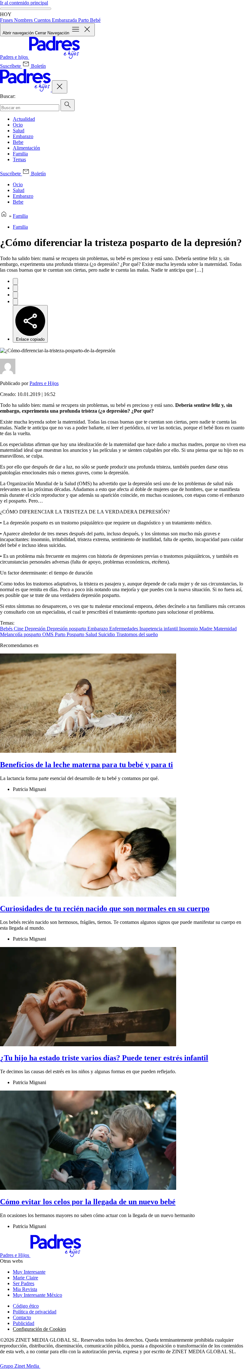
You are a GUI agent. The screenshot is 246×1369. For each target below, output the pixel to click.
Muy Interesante (29, 1272)
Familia (20, 153)
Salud (18, 130)
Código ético (26, 1306)
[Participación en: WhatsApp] (15, 295)
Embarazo (23, 136)
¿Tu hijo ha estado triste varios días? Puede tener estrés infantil (104, 1058)
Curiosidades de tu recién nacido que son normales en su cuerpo (104, 908)
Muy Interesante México (37, 1295)
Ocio (18, 124)
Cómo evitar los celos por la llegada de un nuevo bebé (88, 1202)
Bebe (18, 142)
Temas (19, 159)
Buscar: (7, 96)
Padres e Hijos (44, 383)
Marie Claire (25, 1277)
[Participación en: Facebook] (15, 281)
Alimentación (26, 148)
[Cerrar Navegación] (59, 86)
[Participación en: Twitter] (15, 288)
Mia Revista (25, 1289)
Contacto (22, 1317)
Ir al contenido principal (24, 2)
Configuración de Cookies (39, 1329)
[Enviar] (68, 105)
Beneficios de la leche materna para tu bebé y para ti (86, 764)
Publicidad (23, 1323)
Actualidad (24, 119)
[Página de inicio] (4, 216)
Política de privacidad (34, 1311)
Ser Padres (23, 1283)
